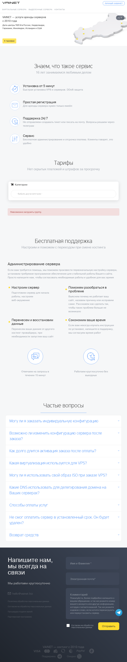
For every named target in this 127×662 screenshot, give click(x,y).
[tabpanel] (63, 29)
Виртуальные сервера (14, 10)
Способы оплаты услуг (28, 505)
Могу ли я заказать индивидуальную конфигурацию (53, 421)
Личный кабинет (114, 3)
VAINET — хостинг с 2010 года (63, 647)
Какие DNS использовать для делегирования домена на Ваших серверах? (57, 490)
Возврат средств (24, 535)
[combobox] (63, 194)
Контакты (60, 10)
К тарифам (9, 41)
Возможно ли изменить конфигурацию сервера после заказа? (55, 436)
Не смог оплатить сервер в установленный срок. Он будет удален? (59, 520)
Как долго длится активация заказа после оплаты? (52, 451)
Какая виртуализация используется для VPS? (48, 463)
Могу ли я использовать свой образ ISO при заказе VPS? (58, 475)
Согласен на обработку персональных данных (82, 626)
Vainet (11, 3)
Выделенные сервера (40, 10)
